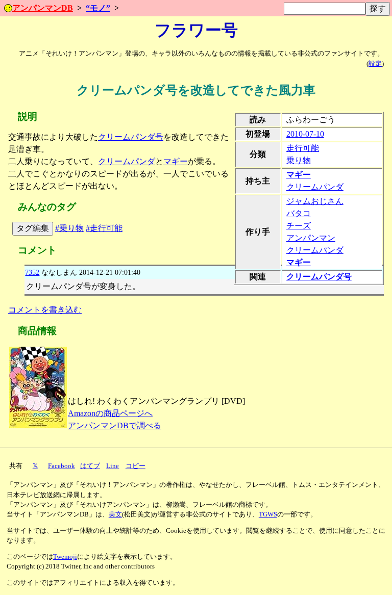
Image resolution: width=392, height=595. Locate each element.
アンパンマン (310, 238)
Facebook (61, 466)
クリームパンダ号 (319, 276)
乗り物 (298, 160)
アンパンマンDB (42, 8)
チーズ (298, 225)
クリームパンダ (315, 187)
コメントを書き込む (45, 309)
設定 (375, 63)
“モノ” (98, 8)
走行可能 (302, 148)
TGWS (268, 514)
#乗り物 (69, 228)
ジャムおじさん (315, 201)
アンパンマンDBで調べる (114, 425)
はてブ (90, 466)
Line (112, 466)
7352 (32, 272)
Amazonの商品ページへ (110, 413)
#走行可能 (104, 228)
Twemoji (65, 556)
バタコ (298, 213)
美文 (115, 514)
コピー (135, 466)
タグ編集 (32, 228)
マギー (298, 174)
